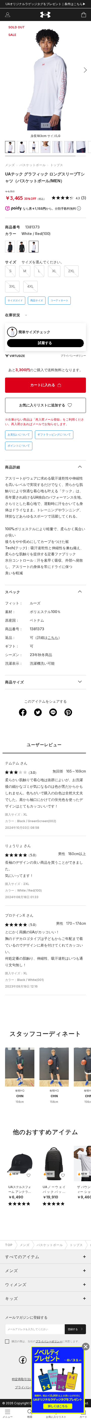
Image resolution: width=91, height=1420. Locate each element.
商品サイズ (36, 300)
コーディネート (59, 300)
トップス (56, 165)
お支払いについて (19, 434)
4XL (30, 286)
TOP (9, 1245)
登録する (73, 1329)
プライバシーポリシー (49, 1341)
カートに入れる (42, 385)
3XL (12, 286)
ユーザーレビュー (44, 745)
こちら (53, 637)
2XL (71, 271)
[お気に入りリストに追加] (28, 1175)
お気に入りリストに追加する (42, 405)
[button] (84, 70)
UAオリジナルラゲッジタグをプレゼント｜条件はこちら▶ (46, 4)
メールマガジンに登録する (26, 1317)
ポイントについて (19, 445)
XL (54, 271)
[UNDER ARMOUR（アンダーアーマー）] (46, 14)
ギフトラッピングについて (54, 434)
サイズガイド (15, 300)
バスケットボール (32, 165)
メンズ (10, 165)
